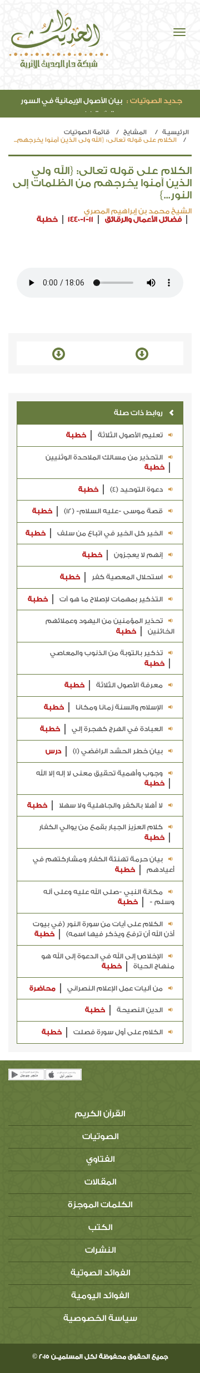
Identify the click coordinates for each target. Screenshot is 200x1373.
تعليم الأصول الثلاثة (114, 435)
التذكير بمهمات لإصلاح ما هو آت (95, 599)
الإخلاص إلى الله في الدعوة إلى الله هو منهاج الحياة (107, 961)
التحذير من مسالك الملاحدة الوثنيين (105, 462)
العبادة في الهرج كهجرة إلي (101, 729)
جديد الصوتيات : (154, 100)
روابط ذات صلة (138, 413)
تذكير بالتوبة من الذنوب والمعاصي (107, 658)
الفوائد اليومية (100, 1295)
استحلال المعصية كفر (111, 577)
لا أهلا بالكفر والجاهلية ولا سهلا (95, 805)
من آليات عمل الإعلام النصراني (96, 988)
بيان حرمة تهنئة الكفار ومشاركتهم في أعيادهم (103, 864)
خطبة (47, 219)
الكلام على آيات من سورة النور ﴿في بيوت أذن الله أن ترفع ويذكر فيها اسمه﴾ (103, 929)
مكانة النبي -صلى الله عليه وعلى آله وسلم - (108, 897)
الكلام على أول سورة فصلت (102, 1032)
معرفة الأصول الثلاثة (113, 685)
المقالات (100, 1182)
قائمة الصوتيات (86, 132)
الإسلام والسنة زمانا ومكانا (103, 707)
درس (53, 751)
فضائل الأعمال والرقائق (143, 219)
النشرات (100, 1250)
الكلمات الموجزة (100, 1204)
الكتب (100, 1227)
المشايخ (135, 132)
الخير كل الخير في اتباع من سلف (94, 533)
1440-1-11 (80, 219)
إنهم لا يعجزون (122, 555)
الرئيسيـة (175, 132)
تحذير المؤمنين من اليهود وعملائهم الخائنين (110, 626)
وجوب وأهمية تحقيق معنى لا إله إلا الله (100, 778)
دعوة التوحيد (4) (120, 489)
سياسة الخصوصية (100, 1318)
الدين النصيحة (124, 1010)
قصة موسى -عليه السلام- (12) (97, 511)
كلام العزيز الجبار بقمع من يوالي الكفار (101, 832)
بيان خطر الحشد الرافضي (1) (104, 751)
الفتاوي (100, 1159)
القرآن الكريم (100, 1114)
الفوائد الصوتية (100, 1273)
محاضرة (42, 988)
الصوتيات (100, 1136)
